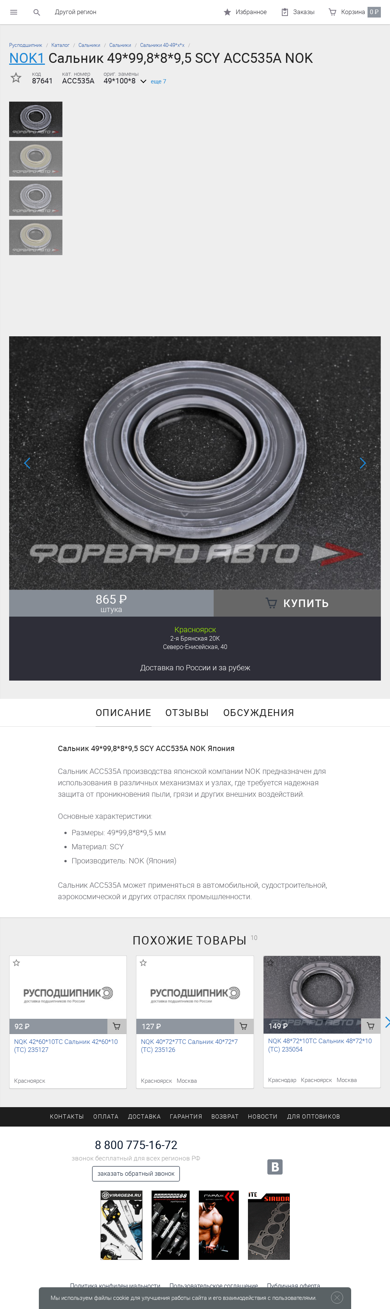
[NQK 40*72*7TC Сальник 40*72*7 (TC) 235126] (194, 995)
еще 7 (158, 81)
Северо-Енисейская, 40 (195, 647)
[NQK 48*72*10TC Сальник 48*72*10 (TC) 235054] (322, 995)
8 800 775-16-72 (136, 1145)
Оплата (105, 1116)
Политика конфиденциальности (115, 1286)
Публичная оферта (293, 1286)
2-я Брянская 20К (195, 638)
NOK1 (27, 58)
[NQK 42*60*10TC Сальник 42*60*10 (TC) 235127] (68, 995)
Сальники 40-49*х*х (162, 45)
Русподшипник (25, 45)
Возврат (225, 1116)
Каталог (60, 45)
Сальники (89, 45)
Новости (263, 1116)
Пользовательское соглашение (213, 1286)
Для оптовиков (313, 1116)
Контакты (67, 1116)
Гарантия (186, 1116)
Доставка (195, 667)
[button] (190, 579)
